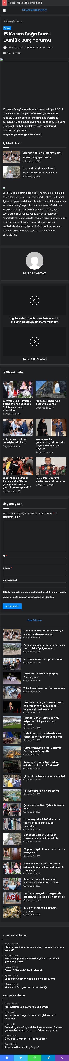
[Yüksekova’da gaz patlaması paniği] (12, 692)
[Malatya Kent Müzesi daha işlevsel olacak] (18, 427)
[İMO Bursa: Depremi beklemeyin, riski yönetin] (51, 466)
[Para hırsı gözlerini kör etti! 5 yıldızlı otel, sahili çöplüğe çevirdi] (12, 649)
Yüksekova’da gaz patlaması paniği (44, 688)
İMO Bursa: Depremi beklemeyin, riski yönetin (50, 479)
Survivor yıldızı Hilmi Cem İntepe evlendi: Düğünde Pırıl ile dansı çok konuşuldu (17, 405)
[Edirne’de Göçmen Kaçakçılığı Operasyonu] (12, 678)
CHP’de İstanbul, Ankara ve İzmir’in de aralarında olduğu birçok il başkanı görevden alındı (43, 706)
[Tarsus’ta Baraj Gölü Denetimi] (12, 795)
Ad (5, 556)
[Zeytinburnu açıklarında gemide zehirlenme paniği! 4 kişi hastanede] (12, 898)
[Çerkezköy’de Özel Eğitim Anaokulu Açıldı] (12, 809)
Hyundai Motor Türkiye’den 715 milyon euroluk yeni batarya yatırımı (41, 721)
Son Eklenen (34, 620)
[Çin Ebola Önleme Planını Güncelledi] (12, 781)
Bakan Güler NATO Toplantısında (42, 659)
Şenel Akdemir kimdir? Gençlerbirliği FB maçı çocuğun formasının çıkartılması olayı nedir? (17, 482)
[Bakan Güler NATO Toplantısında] (12, 664)
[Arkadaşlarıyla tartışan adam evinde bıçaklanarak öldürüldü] (12, 766)
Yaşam (20, 21)
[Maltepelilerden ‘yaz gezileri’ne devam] (51, 389)
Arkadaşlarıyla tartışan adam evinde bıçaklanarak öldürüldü (41, 763)
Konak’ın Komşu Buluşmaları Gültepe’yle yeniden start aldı (40, 881)
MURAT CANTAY (15, 47)
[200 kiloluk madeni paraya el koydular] (12, 912)
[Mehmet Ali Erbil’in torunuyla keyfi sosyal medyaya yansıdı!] (11, 157)
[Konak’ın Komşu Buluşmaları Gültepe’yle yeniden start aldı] (12, 884)
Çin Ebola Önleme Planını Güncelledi (44, 776)
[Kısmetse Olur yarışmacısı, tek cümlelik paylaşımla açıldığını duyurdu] (51, 427)
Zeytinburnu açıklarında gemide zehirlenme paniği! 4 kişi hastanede (44, 895)
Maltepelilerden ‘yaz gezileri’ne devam (48, 402)
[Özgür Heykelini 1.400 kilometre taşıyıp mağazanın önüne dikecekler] (12, 824)
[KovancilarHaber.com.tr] (34, 10)
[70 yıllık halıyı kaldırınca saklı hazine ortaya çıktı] (12, 854)
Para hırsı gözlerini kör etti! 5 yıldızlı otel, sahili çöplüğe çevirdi (44, 646)
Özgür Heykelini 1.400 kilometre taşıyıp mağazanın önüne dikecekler (41, 823)
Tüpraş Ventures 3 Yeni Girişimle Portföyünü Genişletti (42, 749)
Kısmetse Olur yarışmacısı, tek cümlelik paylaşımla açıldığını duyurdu (50, 444)
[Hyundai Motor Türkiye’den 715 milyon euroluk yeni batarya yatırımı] (12, 722)
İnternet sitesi (10, 580)
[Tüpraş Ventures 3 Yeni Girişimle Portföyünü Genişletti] (12, 752)
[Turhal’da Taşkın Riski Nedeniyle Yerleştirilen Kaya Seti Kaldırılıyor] (12, 738)
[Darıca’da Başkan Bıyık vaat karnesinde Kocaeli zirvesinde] (11, 172)
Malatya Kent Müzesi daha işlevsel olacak (15, 441)
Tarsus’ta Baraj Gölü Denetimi (41, 790)
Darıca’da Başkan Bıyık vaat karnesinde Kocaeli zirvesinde (40, 836)
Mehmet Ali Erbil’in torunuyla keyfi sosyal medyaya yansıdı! (43, 632)
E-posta (7, 568)
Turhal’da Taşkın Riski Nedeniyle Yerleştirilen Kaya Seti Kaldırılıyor (42, 735)
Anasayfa (10, 21)
